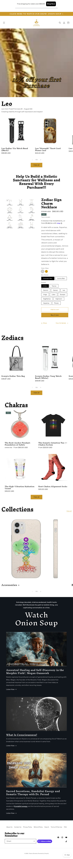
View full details (61, 323)
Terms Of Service (56, 827)
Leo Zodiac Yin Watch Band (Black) (14, 149)
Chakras (16, 404)
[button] (4, 23)
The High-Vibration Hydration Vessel (19, 487)
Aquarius (46, 303)
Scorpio (62, 294)
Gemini (45, 290)
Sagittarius (47, 299)
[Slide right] (41, 160)
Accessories (9, 585)
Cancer (55, 290)
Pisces (56, 303)
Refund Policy (38, 827)
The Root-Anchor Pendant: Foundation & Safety (18, 444)
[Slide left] (32, 160)
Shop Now (51, 4)
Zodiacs (12, 337)
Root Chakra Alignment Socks (52, 486)
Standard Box (47, 278)
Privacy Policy (27, 827)
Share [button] (45, 323)
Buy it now (55, 315)
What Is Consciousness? (21, 735)
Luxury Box (61, 278)
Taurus (54, 286)
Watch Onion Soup (36, 619)
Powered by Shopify (43, 853)
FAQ (65, 827)
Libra (53, 294)
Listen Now (10, 689)
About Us (9, 827)
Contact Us (17, 827)
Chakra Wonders (33, 853)
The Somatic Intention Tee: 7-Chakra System (52, 444)
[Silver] (42, 271)
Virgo (45, 294)
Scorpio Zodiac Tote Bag (13, 376)
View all (36, 165)
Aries (45, 286)
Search (46, 827)
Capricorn (59, 299)
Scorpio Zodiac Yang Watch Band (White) (48, 377)
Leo (6, 103)
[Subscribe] (34, 841)
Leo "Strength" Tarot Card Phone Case (48, 149)
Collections (17, 509)
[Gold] (46, 271)
